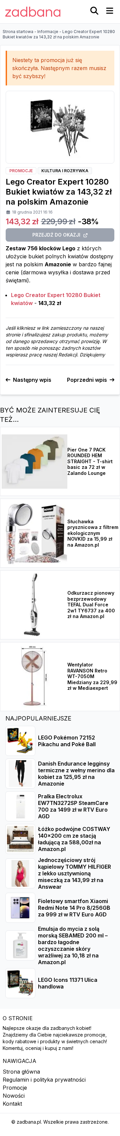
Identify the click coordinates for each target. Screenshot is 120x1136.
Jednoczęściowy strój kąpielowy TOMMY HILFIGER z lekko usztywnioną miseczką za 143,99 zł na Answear (74, 873)
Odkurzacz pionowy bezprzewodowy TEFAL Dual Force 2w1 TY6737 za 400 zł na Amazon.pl (91, 604)
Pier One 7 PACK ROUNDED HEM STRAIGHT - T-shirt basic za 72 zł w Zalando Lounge (90, 461)
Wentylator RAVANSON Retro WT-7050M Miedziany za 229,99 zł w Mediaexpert (92, 676)
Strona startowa (18, 31)
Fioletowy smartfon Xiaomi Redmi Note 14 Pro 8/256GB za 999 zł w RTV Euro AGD (74, 908)
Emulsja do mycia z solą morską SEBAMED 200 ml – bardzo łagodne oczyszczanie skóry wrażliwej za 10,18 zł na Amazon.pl (73, 945)
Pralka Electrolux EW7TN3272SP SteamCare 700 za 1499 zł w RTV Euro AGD (73, 806)
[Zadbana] (32, 12)
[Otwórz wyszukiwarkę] (94, 11)
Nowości (14, 1095)
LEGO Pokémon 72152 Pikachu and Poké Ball (67, 741)
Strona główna (21, 1071)
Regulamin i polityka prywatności (44, 1079)
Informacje (47, 31)
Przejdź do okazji (56, 235)
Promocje (15, 1087)
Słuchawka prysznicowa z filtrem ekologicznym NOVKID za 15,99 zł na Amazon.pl (92, 533)
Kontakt (12, 1103)
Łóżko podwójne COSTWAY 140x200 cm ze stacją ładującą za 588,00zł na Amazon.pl (74, 839)
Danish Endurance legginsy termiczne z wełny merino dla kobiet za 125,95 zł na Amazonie (76, 773)
